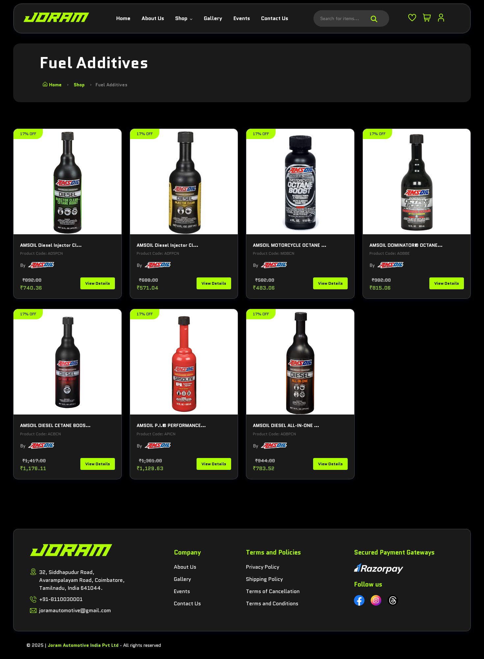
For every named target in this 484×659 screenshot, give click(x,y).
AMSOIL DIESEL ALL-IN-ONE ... (286, 425)
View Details (97, 283)
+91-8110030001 (61, 599)
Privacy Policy (262, 567)
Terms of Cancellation (273, 591)
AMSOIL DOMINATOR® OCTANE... (406, 245)
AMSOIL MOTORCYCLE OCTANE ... (289, 245)
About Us (153, 18)
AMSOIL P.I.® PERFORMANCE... (171, 425)
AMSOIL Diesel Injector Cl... (51, 245)
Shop (182, 18)
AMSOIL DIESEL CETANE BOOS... (55, 425)
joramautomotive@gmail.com (75, 610)
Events (241, 18)
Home (123, 18)
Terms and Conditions (272, 603)
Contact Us (274, 18)
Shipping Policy (264, 579)
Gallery (213, 18)
